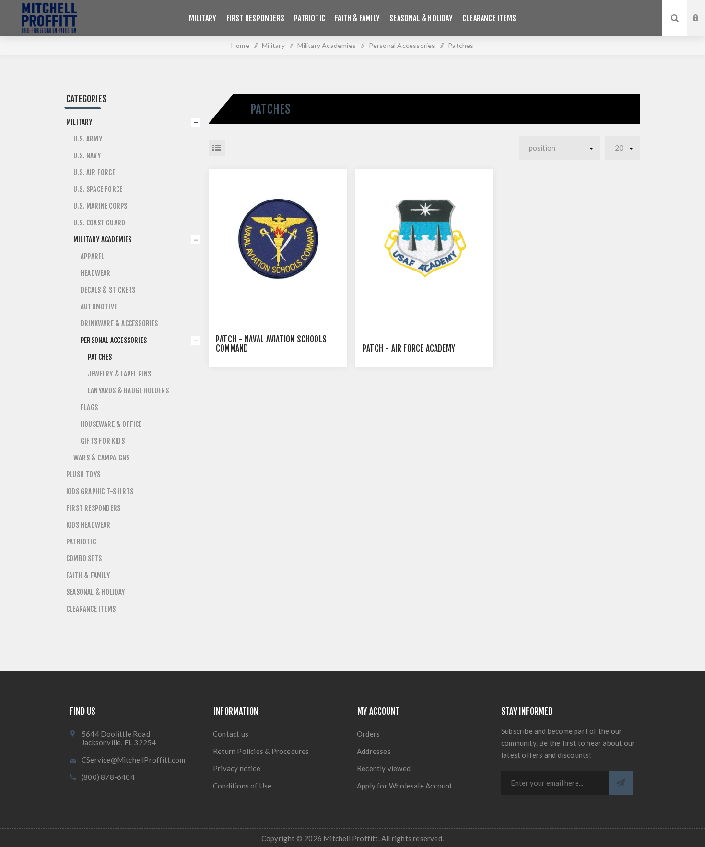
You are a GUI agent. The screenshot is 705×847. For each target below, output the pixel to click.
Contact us (230, 733)
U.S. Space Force (97, 189)
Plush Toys (83, 474)
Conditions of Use (242, 785)
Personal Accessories (114, 340)
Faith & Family (88, 575)
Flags (89, 407)
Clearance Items (91, 608)
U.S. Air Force (94, 172)
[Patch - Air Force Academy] (424, 238)
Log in (703, 9)
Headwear (96, 273)
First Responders (93, 508)
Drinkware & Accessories (119, 323)
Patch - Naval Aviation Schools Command (271, 343)
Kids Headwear (88, 524)
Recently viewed (384, 768)
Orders (368, 733)
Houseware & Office (111, 424)
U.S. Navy (87, 155)
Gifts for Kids (103, 441)
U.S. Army (87, 138)
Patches (100, 357)
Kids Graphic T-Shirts (99, 491)
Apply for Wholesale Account (404, 785)
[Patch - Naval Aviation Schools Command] (278, 238)
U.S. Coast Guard (99, 222)
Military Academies (102, 239)
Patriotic (81, 541)
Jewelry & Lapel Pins (119, 373)
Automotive (99, 306)
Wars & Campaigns (101, 457)
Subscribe (621, 783)
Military (79, 122)
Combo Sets (84, 558)
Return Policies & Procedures (261, 751)
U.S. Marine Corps (100, 206)
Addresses (374, 751)
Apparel (92, 256)
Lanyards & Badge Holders (128, 390)
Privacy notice (236, 768)
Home (240, 45)
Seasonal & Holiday (95, 592)
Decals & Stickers (108, 289)
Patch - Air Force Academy (409, 348)
